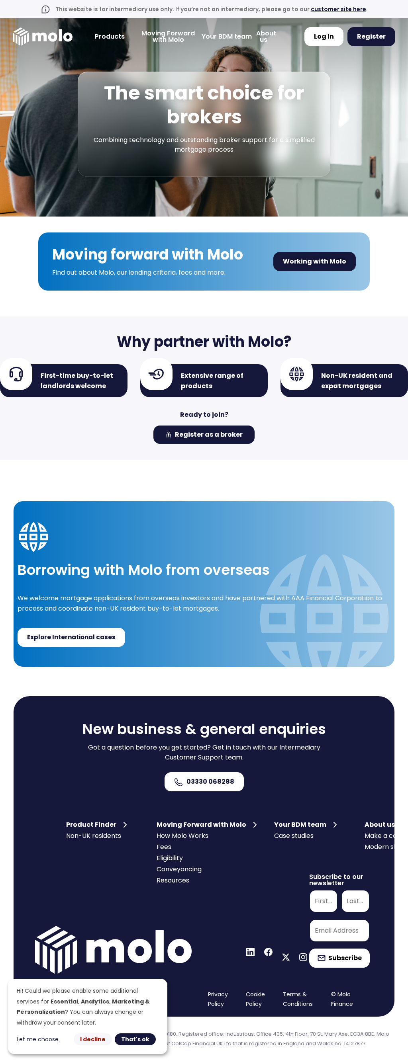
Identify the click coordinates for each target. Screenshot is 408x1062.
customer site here (338, 9)
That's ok (135, 1039)
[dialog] (87, 1016)
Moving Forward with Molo (168, 36)
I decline (93, 1039)
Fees (164, 846)
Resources (173, 880)
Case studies (294, 835)
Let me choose (38, 1039)
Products (110, 36)
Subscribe (345, 957)
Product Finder (91, 824)
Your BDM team (227, 36)
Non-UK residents (93, 835)
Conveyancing (179, 869)
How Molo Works (182, 835)
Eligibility (170, 858)
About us (380, 824)
